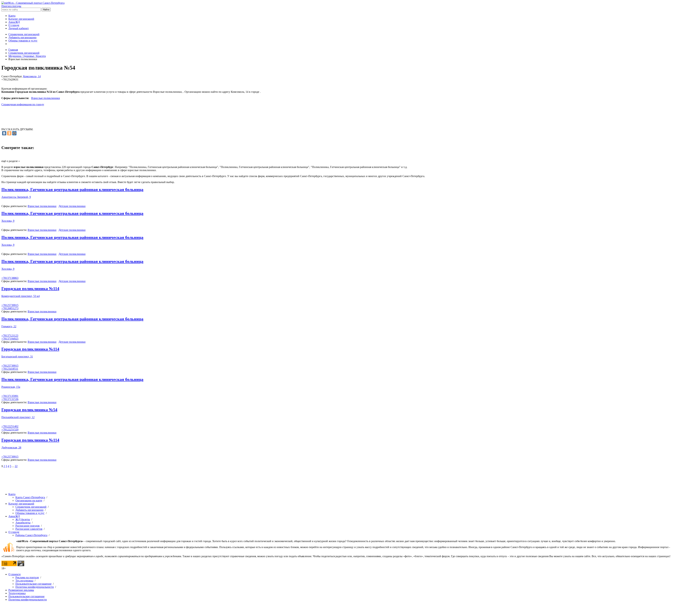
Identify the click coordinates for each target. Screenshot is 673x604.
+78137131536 (9, 399)
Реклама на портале (27, 577)
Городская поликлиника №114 (30, 288)
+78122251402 (9, 426)
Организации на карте (28, 500)
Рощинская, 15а (10, 386)
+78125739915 (9, 305)
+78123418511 (9, 368)
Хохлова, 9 (7, 220)
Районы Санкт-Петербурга (31, 535)
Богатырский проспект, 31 (17, 356)
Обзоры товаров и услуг (23, 40)
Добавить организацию (22, 37)
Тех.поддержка (24, 580)
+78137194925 (9, 338)
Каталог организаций (21, 18)
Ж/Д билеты (22, 519)
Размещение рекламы (21, 590)
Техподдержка (17, 593)
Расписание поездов (27, 525)
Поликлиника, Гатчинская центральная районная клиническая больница (72, 189)
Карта (11, 15)
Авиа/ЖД (14, 22)
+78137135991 (9, 395)
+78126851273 (9, 308)
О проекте (14, 574)
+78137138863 (9, 277)
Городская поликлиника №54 (29, 409)
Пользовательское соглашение (33, 583)
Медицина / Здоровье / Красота (27, 56)
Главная (13, 49)
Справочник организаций (23, 34)
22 (16, 466)
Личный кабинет (18, 28)
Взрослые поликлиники (45, 98)
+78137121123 (9, 335)
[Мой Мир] (14, 133)
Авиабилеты (22, 522)
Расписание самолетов (28, 528)
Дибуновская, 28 (11, 447)
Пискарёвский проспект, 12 (18, 417)
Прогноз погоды (11, 6)
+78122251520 (9, 429)
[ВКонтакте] (4, 133)
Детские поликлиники (72, 206)
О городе (13, 25)
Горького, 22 (8, 326)
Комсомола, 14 (32, 76)
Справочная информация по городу (22, 104)
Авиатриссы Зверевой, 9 (16, 196)
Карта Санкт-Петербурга (30, 497)
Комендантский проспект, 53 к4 (20, 296)
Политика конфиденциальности (34, 586)
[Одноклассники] (9, 133)
